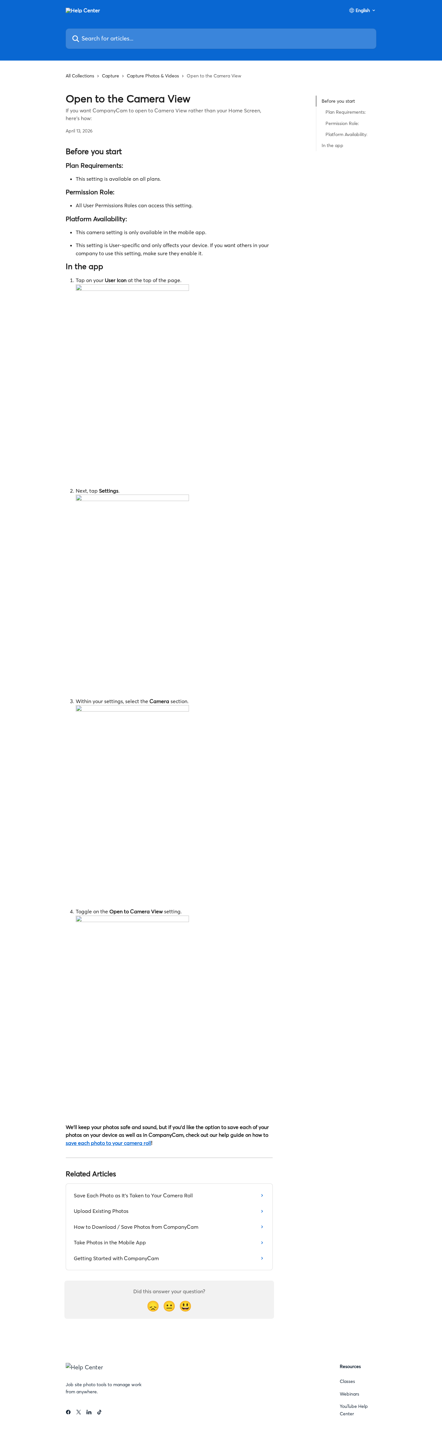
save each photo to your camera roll (108, 1143)
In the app (332, 145)
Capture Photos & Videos (153, 76)
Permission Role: (342, 123)
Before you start (338, 101)
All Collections (80, 76)
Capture (110, 76)
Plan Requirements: (346, 112)
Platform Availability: (346, 134)
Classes (347, 1381)
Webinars (349, 1394)
